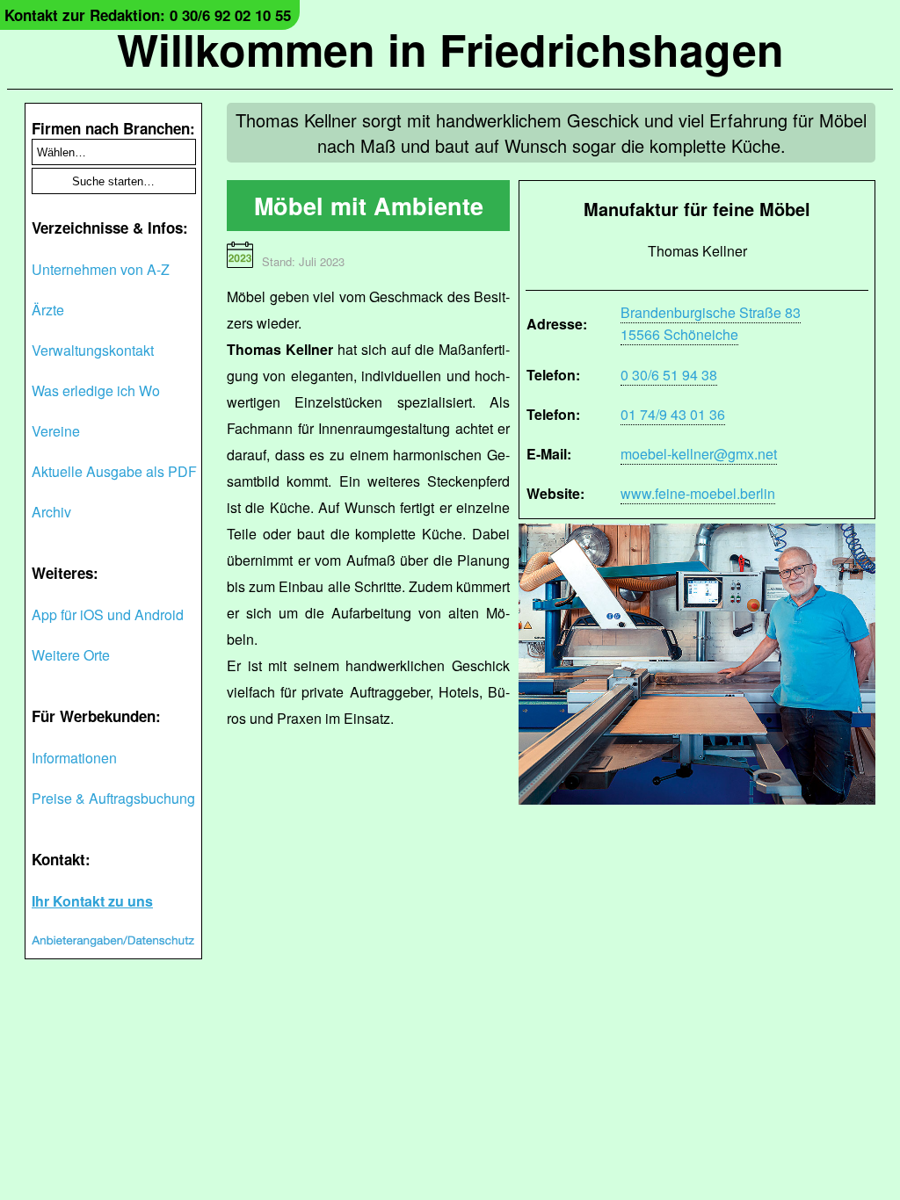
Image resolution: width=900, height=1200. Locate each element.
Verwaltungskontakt (93, 350)
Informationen (74, 758)
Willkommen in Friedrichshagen (450, 49)
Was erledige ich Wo (96, 390)
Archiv (51, 512)
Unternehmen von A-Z (101, 269)
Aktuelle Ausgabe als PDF (114, 471)
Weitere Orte (71, 655)
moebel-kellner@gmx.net (699, 454)
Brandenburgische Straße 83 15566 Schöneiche (711, 323)
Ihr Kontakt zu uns (92, 901)
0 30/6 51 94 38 (669, 375)
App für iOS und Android (108, 614)
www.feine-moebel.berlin (698, 493)
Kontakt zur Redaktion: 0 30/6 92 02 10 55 (147, 14)
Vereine (56, 431)
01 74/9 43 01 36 (673, 414)
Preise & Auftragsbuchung (113, 798)
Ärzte (48, 310)
